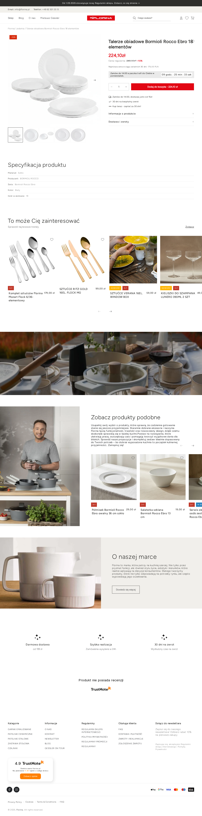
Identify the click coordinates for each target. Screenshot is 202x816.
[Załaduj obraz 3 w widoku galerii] (46, 135)
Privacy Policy (15, 802)
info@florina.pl (22, 9)
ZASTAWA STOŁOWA (18, 743)
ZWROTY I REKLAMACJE (131, 739)
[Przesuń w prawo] (94, 80)
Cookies (29, 802)
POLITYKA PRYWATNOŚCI (95, 737)
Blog (21, 18)
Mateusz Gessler (49, 18)
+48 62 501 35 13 (50, 9)
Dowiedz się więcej (126, 589)
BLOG (48, 743)
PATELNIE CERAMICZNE (20, 734)
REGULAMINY (89, 746)
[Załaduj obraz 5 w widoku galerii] (77, 135)
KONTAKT (50, 734)
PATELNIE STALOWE (18, 739)
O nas (32, 18)
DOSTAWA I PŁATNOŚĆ (130, 734)
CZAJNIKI (13, 748)
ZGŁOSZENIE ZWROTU (130, 743)
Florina (11, 28)
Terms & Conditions (46, 802)
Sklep (11, 18)
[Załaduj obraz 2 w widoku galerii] (31, 135)
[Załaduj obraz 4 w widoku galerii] (62, 135)
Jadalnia (20, 28)
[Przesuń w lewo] (101, 311)
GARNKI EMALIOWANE (19, 729)
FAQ (121, 729)
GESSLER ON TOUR (55, 748)
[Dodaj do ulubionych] (192, 41)
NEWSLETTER (52, 739)
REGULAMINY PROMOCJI (94, 741)
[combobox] (152, 18)
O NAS (48, 729)
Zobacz (189, 226)
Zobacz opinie (30, 776)
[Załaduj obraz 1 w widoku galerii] (15, 135)
